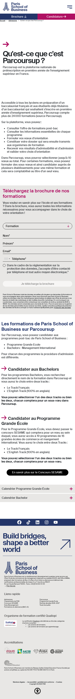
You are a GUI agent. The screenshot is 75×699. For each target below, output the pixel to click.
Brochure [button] (17, 16)
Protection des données (62, 308)
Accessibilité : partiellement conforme (40, 682)
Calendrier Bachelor (15, 498)
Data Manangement (11, 605)
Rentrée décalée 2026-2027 (50, 603)
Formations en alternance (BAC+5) (16, 607)
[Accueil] (15, 6)
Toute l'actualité (45, 605)
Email (6, 251)
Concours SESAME (11, 603)
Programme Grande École (49, 601)
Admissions (8, 600)
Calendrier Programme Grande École (25, 489)
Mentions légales (19, 682)
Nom (6, 235)
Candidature (55, 16)
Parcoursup (44, 600)
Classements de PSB (11, 601)
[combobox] (7, 258)
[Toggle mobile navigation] (69, 7)
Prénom (8, 243)
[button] (37, 691)
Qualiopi (36, 621)
